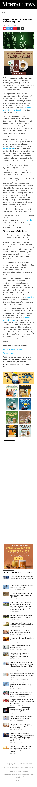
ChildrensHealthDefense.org (13, 349)
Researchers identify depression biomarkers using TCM (20, 710)
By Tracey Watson (21, 634)
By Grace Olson (21, 582)
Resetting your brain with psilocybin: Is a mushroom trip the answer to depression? (21, 595)
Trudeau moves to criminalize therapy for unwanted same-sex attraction (22, 693)
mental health (26, 359)
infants (17, 359)
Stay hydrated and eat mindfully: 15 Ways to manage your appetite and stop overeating (21, 726)
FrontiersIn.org (8, 353)
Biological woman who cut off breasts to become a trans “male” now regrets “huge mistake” (22, 701)
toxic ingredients (23, 364)
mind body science (9, 362)
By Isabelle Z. (20, 612)
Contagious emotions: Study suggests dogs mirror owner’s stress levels (21, 616)
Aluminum (18, 357)
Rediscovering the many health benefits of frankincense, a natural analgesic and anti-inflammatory (20, 655)
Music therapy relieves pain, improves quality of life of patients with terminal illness (22, 675)
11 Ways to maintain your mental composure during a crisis (20, 646)
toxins (5, 366)
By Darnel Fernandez (22, 670)
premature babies (9, 364)
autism (11, 359)
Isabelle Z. (13, 25)
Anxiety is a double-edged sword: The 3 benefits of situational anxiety (21, 717)
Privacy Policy (18, 780)
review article (29, 297)
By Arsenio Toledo (21, 619)
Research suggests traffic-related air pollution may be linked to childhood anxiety (21, 578)
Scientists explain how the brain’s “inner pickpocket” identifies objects (21, 624)
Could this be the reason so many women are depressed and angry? (20, 631)
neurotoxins (21, 362)
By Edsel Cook (20, 599)
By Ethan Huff (20, 705)
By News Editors (21, 696)
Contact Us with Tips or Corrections (18, 771)
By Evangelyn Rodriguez (23, 679)
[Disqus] (18, 467)
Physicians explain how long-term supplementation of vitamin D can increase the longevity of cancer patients (20, 749)
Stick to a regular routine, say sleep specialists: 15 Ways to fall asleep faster (21, 684)
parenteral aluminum (26, 220)
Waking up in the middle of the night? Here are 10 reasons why (21, 586)
